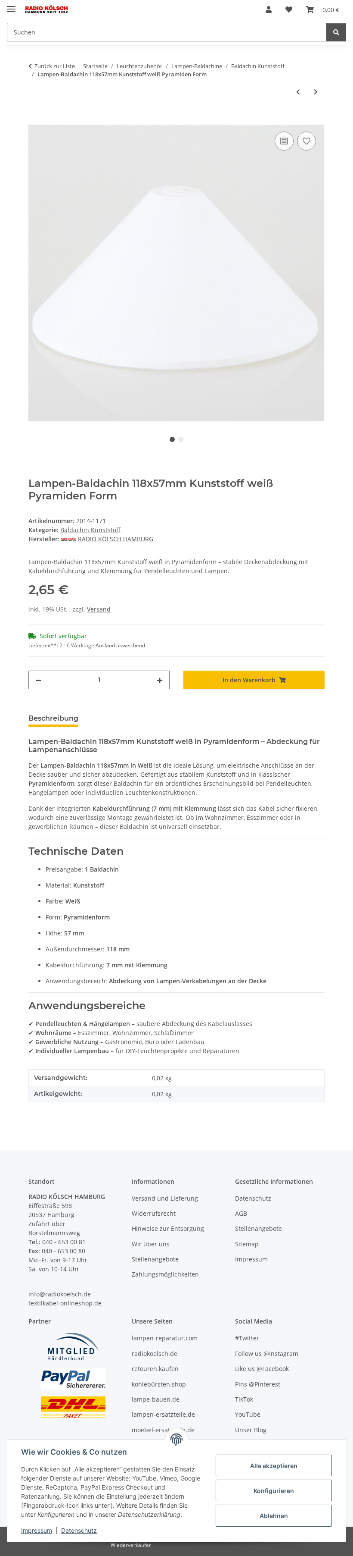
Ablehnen (274, 1515)
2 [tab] (180, 439)
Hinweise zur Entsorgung (168, 1228)
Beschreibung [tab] (53, 718)
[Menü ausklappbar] (11, 5)
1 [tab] (172, 439)
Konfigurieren (274, 1490)
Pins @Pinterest (257, 1384)
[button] (269, 9)
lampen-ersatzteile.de (163, 1414)
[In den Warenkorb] (35, 120)
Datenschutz (79, 1530)
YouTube (247, 1414)
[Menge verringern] (38, 680)
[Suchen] (336, 32)
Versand (99, 609)
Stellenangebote (155, 1259)
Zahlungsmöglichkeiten (165, 1274)
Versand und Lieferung (165, 1198)
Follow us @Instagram (266, 1353)
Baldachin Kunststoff (90, 530)
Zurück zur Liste (54, 66)
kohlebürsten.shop (159, 1384)
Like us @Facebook (262, 1369)
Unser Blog (250, 1430)
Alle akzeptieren (273, 1465)
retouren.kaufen (155, 1369)
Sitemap (247, 1244)
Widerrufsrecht (154, 1213)
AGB (241, 1213)
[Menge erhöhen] (159, 680)
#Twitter (247, 1338)
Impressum (36, 1530)
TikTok (244, 1399)
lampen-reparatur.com (165, 1338)
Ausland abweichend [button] (120, 645)
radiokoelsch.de (154, 1353)
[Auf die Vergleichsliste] (284, 141)
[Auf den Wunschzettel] (306, 141)
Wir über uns (151, 1244)
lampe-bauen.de (156, 1399)
